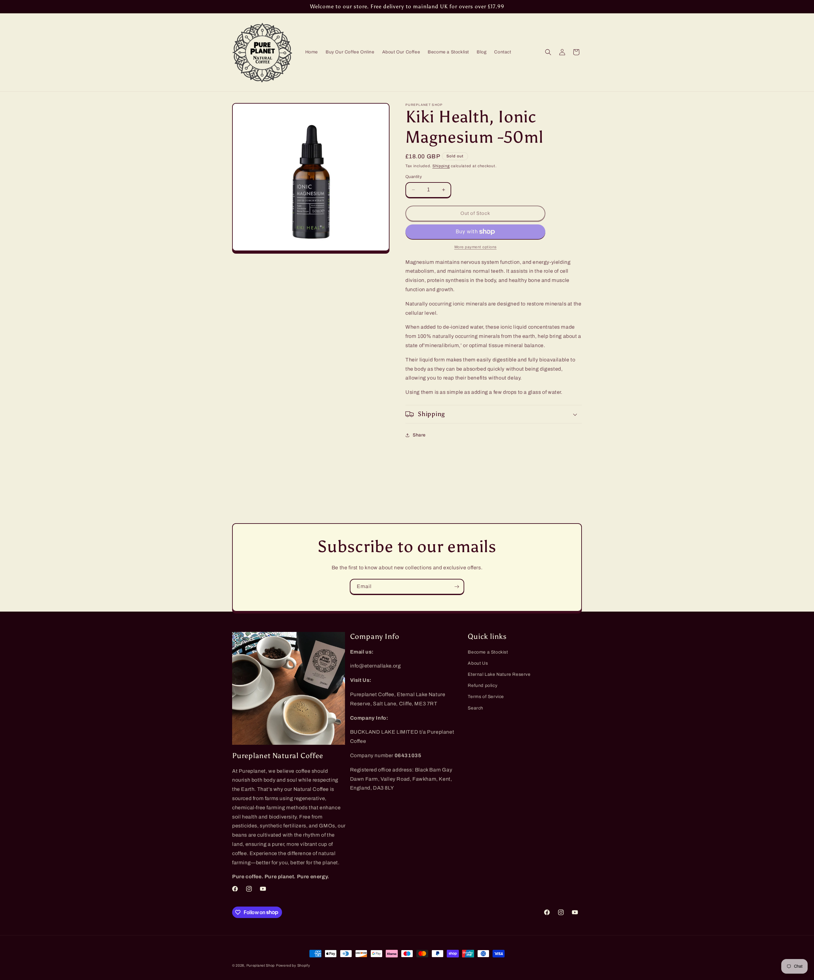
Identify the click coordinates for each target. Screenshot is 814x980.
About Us (478, 663)
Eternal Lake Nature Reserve (499, 674)
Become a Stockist (488, 652)
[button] (548, 52)
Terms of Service (486, 697)
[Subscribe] (457, 586)
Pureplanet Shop (260, 965)
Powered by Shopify (293, 965)
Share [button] (419, 435)
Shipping (441, 166)
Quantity (413, 177)
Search (475, 708)
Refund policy (482, 685)
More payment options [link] (475, 247)
